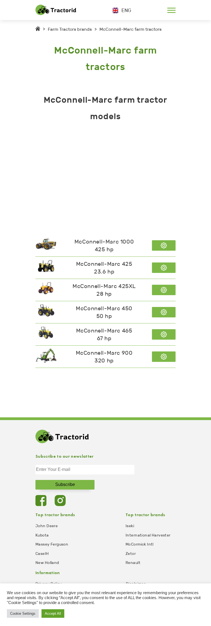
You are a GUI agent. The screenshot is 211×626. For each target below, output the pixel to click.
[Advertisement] (105, 179)
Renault (133, 562)
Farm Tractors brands (70, 29)
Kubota (42, 535)
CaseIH (42, 553)
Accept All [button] (53, 613)
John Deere (46, 526)
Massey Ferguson (51, 544)
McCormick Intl (140, 544)
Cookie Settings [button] (22, 613)
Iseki (130, 526)
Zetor (131, 553)
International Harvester (148, 535)
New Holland (47, 562)
